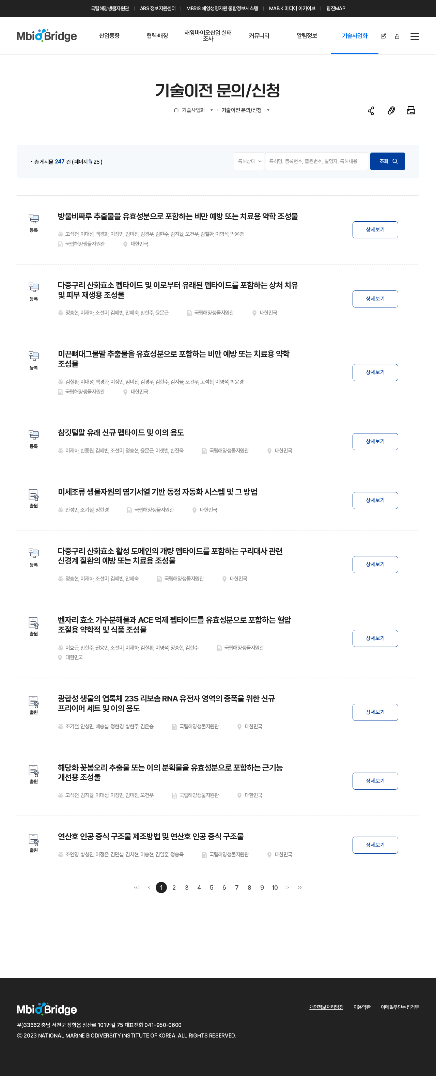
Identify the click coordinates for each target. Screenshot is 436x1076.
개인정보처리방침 (326, 1007)
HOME (176, 109)
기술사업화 (193, 110)
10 (275, 887)
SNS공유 (371, 111)
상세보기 (375, 229)
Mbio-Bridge (47, 35)
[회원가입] (383, 36)
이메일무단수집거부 (400, 1007)
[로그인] (397, 36)
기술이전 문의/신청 (242, 110)
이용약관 (362, 1007)
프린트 (411, 110)
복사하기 (391, 110)
